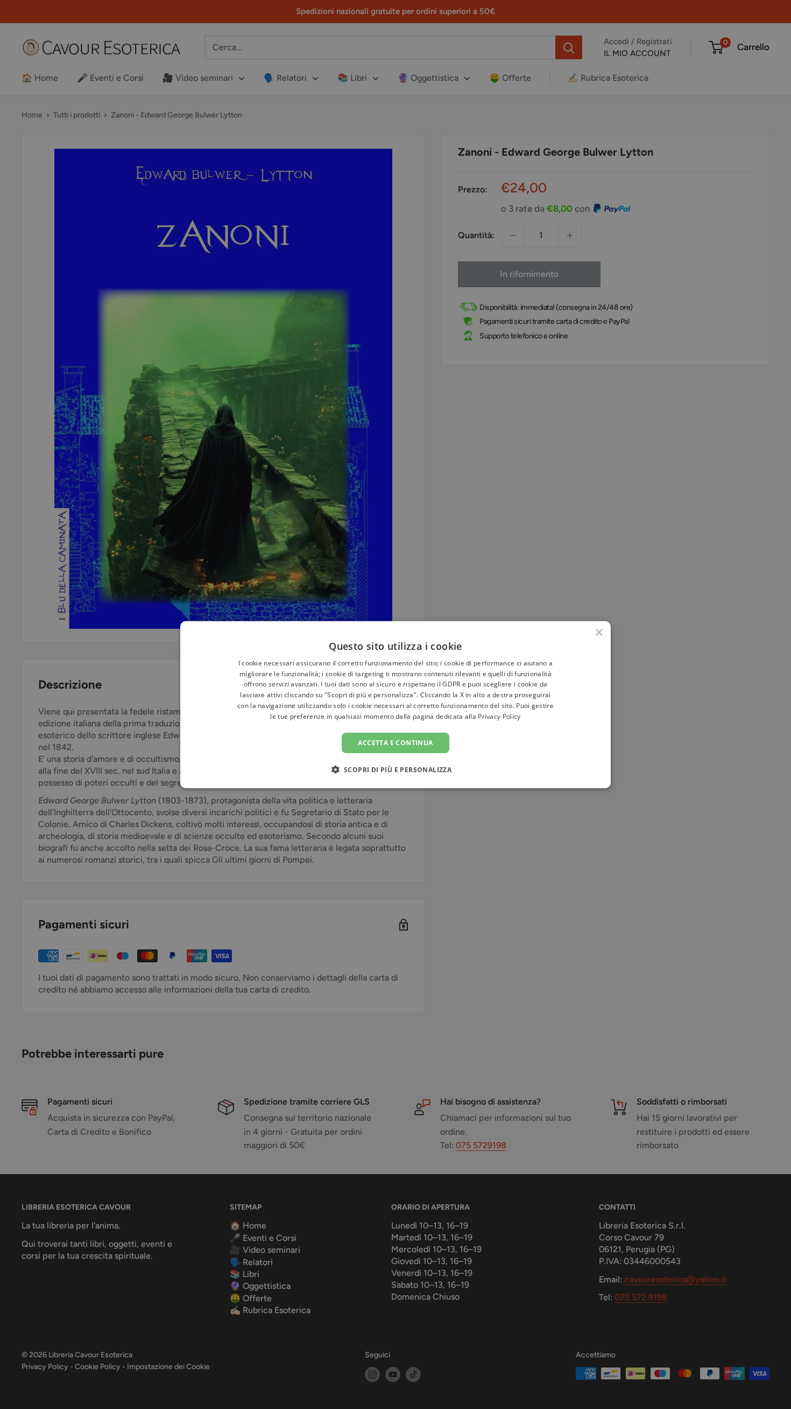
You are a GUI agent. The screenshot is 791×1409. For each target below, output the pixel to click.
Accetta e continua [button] (395, 742)
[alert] (395, 704)
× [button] (599, 632)
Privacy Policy (499, 716)
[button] (396, 769)
